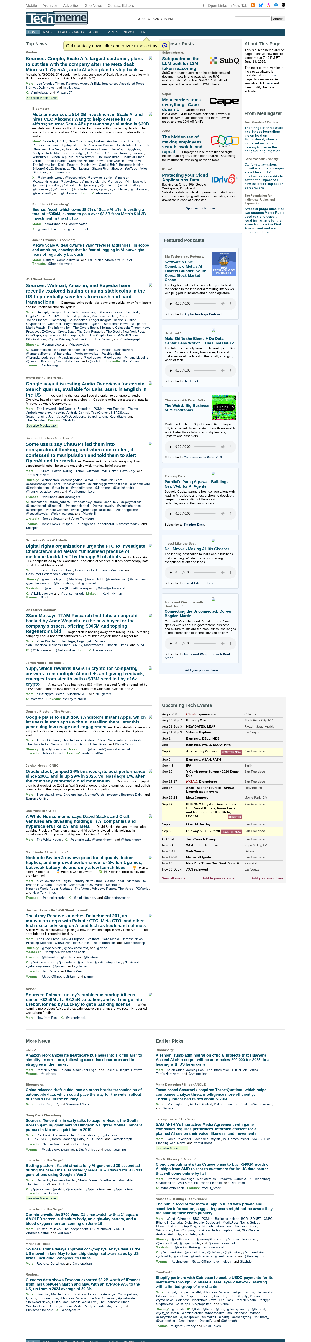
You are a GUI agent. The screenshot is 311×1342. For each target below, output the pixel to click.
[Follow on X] (283, 5)
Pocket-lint (135, 740)
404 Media (60, 540)
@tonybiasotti (36, 505)
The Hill (133, 141)
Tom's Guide (249, 1222)
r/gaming (67, 1149)
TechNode (78, 1135)
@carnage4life (71, 480)
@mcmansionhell (77, 505)
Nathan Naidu (52, 1144)
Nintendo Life (136, 881)
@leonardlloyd (166, 1243)
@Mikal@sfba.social (110, 588)
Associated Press (131, 83)
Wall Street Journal (40, 279)
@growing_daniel (99, 177)
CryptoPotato (35, 316)
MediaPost (230, 1222)
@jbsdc (106, 349)
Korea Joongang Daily (68, 1139)
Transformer (121, 153)
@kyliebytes (231, 1252)
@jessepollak (189, 1317)
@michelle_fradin (84, 189)
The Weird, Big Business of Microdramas (187, 407)
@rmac (102, 948)
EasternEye (107, 1294)
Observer (39, 149)
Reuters (32, 52)
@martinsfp (59, 487)
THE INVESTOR (38, 1139)
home (272, 75)
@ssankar (84, 962)
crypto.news (52, 335)
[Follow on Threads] (268, 5)
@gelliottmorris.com (83, 491)
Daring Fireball (73, 471)
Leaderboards (71, 32)
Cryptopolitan (69, 145)
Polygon (60, 884)
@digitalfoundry (85, 897)
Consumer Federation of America (99, 570)
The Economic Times (114, 1302)
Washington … (177, 1104)
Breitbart (93, 939)
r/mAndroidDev (93, 753)
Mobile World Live (84, 1302)
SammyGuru (243, 1179)
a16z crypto (45, 694)
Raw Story (127, 471)
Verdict (37, 161)
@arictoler (180, 1256)
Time (69, 570)
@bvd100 (91, 480)
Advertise (71, 5)
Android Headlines (93, 744)
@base (208, 1309)
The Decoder (35, 420)
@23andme (39, 650)
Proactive (33, 331)
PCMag (99, 408)
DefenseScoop (134, 943)
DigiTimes (40, 172)
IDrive (166, 169)
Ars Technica (116, 141)
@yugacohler (165, 1320)
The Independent (77, 316)
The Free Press (48, 939)
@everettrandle (78, 229)
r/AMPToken (212, 1326)
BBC (196, 1218)
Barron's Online (125, 320)
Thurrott (134, 408)
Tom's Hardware (38, 474)
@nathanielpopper (67, 349)
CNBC (61, 141)
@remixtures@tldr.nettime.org (66, 588)
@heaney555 (254, 1256)
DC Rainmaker (100, 1229)
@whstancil (39, 502)
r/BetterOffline (51, 976)
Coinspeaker (78, 320)
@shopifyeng (241, 1317)
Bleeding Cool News (170, 1143)
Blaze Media (110, 939)
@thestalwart (123, 349)
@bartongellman (127, 510)
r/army (89, 976)
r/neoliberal (106, 524)
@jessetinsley (75, 177)
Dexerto (57, 570)
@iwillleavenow (42, 593)
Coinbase (183, 1300)
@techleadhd (110, 353)
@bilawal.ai (50, 957)
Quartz (96, 324)
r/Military (69, 976)
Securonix (170, 1108)
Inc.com (52, 145)
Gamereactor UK (81, 884)
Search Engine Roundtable (106, 416)
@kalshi (58, 1189)
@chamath (229, 1320)
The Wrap (117, 149)
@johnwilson (66, 962)
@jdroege (91, 185)
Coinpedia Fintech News (132, 327)
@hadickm (95, 361)
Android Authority (38, 412)
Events (112, 32)
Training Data (194, 524)
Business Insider (131, 164)
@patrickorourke (54, 897)
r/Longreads (86, 524)
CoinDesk (132, 312)
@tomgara (72, 497)
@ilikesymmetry (238, 1309)
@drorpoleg (74, 1189)
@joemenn (103, 487)
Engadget (78, 153)
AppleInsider (127, 1298)
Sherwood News (110, 312)
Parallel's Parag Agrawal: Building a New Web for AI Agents (197, 484)
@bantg (224, 1317)
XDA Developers (73, 416)
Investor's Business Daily (124, 794)
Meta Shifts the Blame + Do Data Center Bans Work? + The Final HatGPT (200, 340)
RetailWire (55, 316)
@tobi (196, 1309)
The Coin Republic (90, 331)
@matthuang (187, 1320)
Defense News (132, 939)
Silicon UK (102, 153)
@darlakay (74, 579)
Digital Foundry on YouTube (83, 881)
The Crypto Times (102, 335)
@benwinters (63, 583)
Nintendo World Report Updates (49, 888)
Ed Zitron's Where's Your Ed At (110, 260)
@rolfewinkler (65, 650)
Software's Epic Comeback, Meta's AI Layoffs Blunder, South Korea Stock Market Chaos (185, 271)
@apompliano (41, 349)
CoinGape (33, 335)
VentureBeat (203, 1143)
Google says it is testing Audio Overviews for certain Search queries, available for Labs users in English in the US (86, 389)
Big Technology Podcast (203, 314)
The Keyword (46, 408)
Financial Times (133, 157)
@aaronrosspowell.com (43, 484)
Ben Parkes (131, 361)
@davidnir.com (111, 480)
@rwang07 (64, 92)
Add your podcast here (201, 670)
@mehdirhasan (82, 487)
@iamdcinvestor (69, 357)
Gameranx (60, 1135)
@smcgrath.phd (52, 579)
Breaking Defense (39, 943)
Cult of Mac (60, 1302)
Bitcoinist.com (36, 339)
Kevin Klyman (112, 593)
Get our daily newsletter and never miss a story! (112, 45)
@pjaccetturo (40, 1189)
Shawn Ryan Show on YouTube (114, 168)
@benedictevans (60, 263)
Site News (93, 5)
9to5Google (66, 408)
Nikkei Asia (240, 1070)
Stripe (184, 1292)
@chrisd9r (163, 1256)
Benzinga (62, 168)
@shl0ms (214, 1252)
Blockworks (264, 1292)
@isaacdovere (139, 484)
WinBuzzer (40, 157)
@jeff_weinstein (167, 1313)
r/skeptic (32, 528)
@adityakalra (70, 1310)
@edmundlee (51, 344)
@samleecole (115, 579)
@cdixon (37, 699)
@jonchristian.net (38, 583)
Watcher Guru (82, 339)
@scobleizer (119, 189)
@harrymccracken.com (43, 491)
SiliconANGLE (43, 168)
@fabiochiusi (137, 579)
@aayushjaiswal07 (46, 185)
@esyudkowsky (103, 505)
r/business (103, 193)
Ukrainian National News (86, 161)
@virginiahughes (129, 505)
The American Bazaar (97, 145)
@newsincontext (76, 948)
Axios (84, 83)
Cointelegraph (130, 339)
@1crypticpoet (166, 1317)
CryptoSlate (66, 331)
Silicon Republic (62, 157)
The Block (71, 312)
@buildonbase (237, 1313)
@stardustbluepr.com (241, 1239)
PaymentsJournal (76, 324)
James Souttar (53, 518)
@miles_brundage (84, 510)
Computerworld (68, 260)
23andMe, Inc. (47, 641)
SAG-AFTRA (261, 1139)
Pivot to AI (134, 161)
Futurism (43, 471)
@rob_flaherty (60, 502)
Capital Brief (108, 164)
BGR (244, 1218)
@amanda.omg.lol (221, 1243)
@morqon (122, 177)
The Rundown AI (38, 1184)
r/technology (50, 365)
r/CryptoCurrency (183, 1326)
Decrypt (42, 312)
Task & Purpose (73, 939)
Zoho (166, 131)
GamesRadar (114, 881)
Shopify (172, 1292)
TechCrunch (115, 161)
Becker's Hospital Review (123, 1070)
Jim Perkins (51, 971)
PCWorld (142, 888)
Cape (166, 94)
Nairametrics (117, 740)
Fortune (138, 153)
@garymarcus (131, 502)
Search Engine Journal (42, 416)
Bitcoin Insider (166, 1296)
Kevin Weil (74, 971)
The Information (44, 164)
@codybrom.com (53, 749)
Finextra (206, 1296)
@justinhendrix (124, 487)
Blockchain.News (116, 324)
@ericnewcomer (56, 510)
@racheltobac (195, 1252)
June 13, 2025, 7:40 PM (155, 18)
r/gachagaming (115, 1149)
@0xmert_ (261, 1317)
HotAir (56, 471)
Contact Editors (121, 5)
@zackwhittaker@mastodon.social (199, 1247)
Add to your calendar (219, 878)
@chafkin (81, 966)
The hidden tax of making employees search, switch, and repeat (182, 144)
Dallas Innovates (226, 1104)
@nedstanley (82, 502)
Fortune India (48, 1298)
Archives (50, 5)
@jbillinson (49, 497)
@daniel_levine (48, 229)
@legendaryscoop (117, 897)
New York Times (80, 141)
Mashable (113, 884)
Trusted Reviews (49, 1229)
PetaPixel (65, 1184)
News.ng (57, 744)
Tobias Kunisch (53, 753)
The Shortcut (57, 852)
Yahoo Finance (55, 161)
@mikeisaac (39, 92)
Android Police (94, 740)
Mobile (31, 5)
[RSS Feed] (253, 5)
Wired (60, 694)
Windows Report (104, 888)
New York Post (133, 331)
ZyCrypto (48, 331)
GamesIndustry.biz (207, 1139)
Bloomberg (40, 108)
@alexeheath (69, 181)
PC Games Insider (236, 1139)
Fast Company (184, 1230)
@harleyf (258, 1309)
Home (33, 32)
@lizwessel (40, 189)
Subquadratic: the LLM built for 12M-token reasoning (180, 63)
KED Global (95, 1139)
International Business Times (86, 149)
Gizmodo (93, 471)
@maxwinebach (172, 1188)
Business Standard (39, 1310)
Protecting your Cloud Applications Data (185, 177)
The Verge (56, 149)
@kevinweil (131, 962)
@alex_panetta (62, 513)
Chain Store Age (85, 1070)
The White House (49, 839)
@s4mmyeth (60, 189)
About (94, 32)
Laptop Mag (187, 1226)
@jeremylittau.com (209, 1239)
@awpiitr (177, 1309)
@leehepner (92, 357)
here (269, 83)
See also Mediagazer (41, 97)
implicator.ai (71, 87)
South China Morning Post (185, 1070)
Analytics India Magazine (50, 153)
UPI (89, 153)
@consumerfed (72, 593)
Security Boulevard (206, 1222)
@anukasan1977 (106, 502)
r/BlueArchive (85, 1149)
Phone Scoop (124, 744)
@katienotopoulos (107, 962)
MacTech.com (61, 1294)
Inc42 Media (73, 1306)
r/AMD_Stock (211, 1188)
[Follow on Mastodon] (276, 5)
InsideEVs (44, 1104)
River (48, 32)
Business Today (85, 1294)
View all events (173, 878)
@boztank (68, 957)
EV (56, 1104)
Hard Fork (191, 381)
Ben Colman (51, 1193)
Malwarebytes (166, 1226)
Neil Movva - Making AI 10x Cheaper (197, 549)
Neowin (58, 412)
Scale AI (49, 141)
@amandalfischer (38, 353)
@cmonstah (50, 480)
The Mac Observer (101, 1298)
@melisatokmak (93, 181)
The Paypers (188, 1296)
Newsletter (134, 32)
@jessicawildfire (74, 484)
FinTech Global (201, 1104)
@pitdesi (59, 966)
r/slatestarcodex (127, 524)
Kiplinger (106, 327)
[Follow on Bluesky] (261, 5)
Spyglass (133, 149)
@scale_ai (107, 185)
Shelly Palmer (88, 1180)
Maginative (89, 164)
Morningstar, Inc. (75, 335)
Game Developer (179, 1139)
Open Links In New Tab (227, 5)
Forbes (99, 141)
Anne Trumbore (82, 518)
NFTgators (138, 324)
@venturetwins (171, 1252)
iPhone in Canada (39, 884)
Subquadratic (172, 52)
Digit (61, 164)
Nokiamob (205, 1226)
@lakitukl (105, 510)
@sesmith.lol (94, 579)
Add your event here (267, 878)
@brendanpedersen (40, 357)
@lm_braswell (135, 181)
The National (80, 168)
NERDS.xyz (119, 412)
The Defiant (103, 339)
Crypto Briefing (59, 339)
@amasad (114, 181)
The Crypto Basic (85, 327)
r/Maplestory (50, 1149)
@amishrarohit (192, 1313)
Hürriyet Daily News (40, 87)
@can (103, 189)
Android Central (77, 412)
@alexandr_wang (50, 177)
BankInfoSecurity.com (256, 1104)
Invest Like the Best (199, 583)
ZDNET (119, 1229)
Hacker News (50, 524)
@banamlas (62, 353)
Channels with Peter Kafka (204, 457)
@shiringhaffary (129, 185)
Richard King (79, 1144)
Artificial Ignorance (103, 83)
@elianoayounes (38, 966)
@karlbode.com (37, 487)
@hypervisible (79, 344)
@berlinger (34, 510)
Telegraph (197, 1234)
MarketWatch (85, 157)
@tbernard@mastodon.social (109, 749)
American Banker (104, 316)
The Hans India (108, 157)
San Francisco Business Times (48, 645)
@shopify (205, 1320)
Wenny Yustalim (74, 699)
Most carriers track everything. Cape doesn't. (181, 104)
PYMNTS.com (128, 335)
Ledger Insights (100, 320)
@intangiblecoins (136, 357)
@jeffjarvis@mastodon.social (65, 952)
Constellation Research (132, 145)
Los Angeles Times (50, 83)
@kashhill (55, 505)
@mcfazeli (208, 1317)
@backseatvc (214, 1313)
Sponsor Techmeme (200, 208)
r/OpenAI (68, 524)
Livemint (43, 1294)
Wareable (64, 1233)
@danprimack (80, 839)
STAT (141, 645)
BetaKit (196, 1292)
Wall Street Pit (188, 1182)
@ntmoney (90, 349)
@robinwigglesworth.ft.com (107, 484)
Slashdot (69, 420)
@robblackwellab (86, 353)
